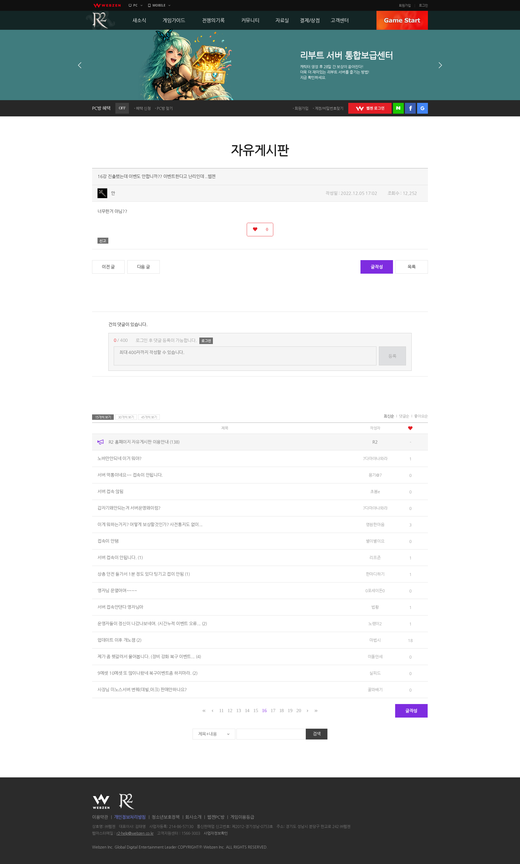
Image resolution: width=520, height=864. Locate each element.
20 (298, 710)
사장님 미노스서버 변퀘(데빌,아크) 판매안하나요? (142, 689)
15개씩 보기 (103, 417)
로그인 (423, 5)
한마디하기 (375, 574)
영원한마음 (375, 524)
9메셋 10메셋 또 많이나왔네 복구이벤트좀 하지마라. (147, 673)
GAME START (402, 20)
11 (221, 710)
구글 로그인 (422, 108)
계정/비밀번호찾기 (329, 108)
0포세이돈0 (375, 590)
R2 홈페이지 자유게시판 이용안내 (144, 441)
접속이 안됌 (108, 541)
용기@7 (375, 475)
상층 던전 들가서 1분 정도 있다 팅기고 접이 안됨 (144, 574)
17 (273, 710)
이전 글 (108, 266)
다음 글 (143, 266)
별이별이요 (375, 541)
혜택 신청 (143, 108)
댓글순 (404, 416)
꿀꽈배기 (375, 689)
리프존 (375, 557)
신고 (103, 241)
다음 (440, 65)
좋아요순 (421, 416)
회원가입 (405, 5)
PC (135, 5)
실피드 (375, 673)
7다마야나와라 (375, 458)
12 (229, 710)
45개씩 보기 (149, 417)
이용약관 (100, 817)
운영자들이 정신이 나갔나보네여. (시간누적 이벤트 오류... (152, 623)
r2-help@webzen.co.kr (135, 833)
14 (247, 710)
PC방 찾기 (165, 108)
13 (238, 710)
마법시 (375, 640)
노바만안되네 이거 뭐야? (120, 458)
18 (281, 710)
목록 (411, 266)
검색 (317, 733)
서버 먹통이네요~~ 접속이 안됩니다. (130, 474)
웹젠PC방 (216, 817)
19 (290, 710)
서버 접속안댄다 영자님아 (120, 607)
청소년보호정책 (166, 817)
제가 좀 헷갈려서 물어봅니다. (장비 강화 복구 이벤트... (149, 656)
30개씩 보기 (126, 417)
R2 (100, 20)
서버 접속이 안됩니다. (120, 557)
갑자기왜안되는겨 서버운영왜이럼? (129, 507)
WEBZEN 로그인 (370, 108)
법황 (375, 607)
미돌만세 (375, 656)
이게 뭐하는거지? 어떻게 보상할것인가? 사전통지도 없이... (150, 524)
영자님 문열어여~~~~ (117, 590)
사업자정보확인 (216, 833)
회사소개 (193, 817)
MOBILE (158, 5)
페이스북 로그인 (410, 108)
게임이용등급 (242, 817)
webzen (107, 5)
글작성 (377, 266)
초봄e (375, 491)
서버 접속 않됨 (110, 491)
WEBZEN (101, 801)
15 (255, 710)
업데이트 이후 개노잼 (119, 640)
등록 (392, 356)
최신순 (389, 416)
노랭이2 (375, 623)
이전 (79, 65)
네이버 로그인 (398, 108)
